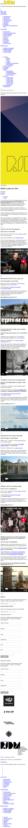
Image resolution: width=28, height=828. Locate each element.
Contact (8, 60)
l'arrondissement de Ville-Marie (16, 554)
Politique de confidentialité (12, 63)
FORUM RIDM (4, 789)
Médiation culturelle (7, 49)
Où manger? (6, 819)
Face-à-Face (6, 797)
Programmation (6, 16)
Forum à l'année (7, 43)
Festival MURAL (20, 237)
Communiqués (9, 71)
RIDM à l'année (4, 806)
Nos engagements (7, 85)
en (1, 10)
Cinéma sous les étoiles (15, 287)
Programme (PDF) (7, 20)
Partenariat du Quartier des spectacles (14, 553)
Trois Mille (20, 389)
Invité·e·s (5, 38)
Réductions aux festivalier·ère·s (10, 25)
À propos (5, 56)
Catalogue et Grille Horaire (9, 33)
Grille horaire (6, 17)
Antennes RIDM (7, 50)
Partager (2, 194)
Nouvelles (5, 68)
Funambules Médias (6, 288)
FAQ (4, 26)
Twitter (5, 197)
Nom (2, 634)
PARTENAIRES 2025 (8, 799)
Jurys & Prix (6, 21)
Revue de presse (10, 74)
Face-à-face (6, 36)
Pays (2, 649)
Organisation (3, 639)
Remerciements (9, 64)
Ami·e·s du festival (7, 65)
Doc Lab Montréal (7, 34)
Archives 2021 (9, 80)
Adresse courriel (5, 623)
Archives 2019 (9, 82)
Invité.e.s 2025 (6, 798)
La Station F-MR (18, 448)
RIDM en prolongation (8, 48)
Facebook (5, 196)
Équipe (8, 59)
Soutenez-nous (6, 86)
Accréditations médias (11, 73)
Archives (5, 76)
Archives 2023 (9, 77)
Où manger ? (6, 67)
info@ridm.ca (4, 762)
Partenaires (5, 24)
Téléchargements (10, 72)
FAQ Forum (6, 40)
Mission (8, 58)
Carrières (8, 62)
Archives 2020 (9, 81)
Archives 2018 (9, 83)
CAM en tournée (7, 52)
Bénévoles (5, 23)
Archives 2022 (9, 78)
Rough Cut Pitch (7, 35)
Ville (2, 644)
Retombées (5, 42)
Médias (5, 69)
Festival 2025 (4, 777)
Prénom (3, 628)
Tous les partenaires (5, 741)
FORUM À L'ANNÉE (8, 803)
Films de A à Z (6, 19)
